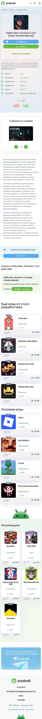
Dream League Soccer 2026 (11, 583)
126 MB (36, 400)
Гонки (31, 552)
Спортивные (10, 552)
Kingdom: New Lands (25, 387)
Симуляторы (23, 369)
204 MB (16, 598)
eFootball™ (10, 546)
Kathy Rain (13, 162)
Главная (4, 10)
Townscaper (22, 318)
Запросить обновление (21, 53)
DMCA (21, 696)
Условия (21, 700)
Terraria (21, 463)
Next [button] (26, 147)
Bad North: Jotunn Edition (27, 341)
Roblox (20, 417)
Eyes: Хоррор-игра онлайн (28, 486)
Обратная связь (27, 705)
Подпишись (21, 256)
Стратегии (22, 347)
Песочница (11, 618)
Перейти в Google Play (28, 93)
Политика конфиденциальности (21, 691)
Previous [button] (16, 147)
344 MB (16, 562)
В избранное (22, 42)
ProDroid (23, 658)
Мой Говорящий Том (31, 582)
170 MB (36, 477)
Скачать (22, 46)
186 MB (36, 500)
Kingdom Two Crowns (26, 364)
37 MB (37, 332)
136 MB (37, 598)
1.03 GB (36, 454)
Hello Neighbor (23, 440)
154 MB (37, 562)
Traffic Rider (31, 546)
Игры (12, 10)
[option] (21, 133)
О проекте (21, 687)
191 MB (36, 355)
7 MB (17, 634)
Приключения (21, 10)
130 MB (36, 431)
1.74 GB (36, 378)
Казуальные (22, 324)
